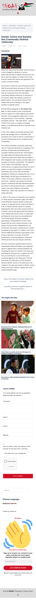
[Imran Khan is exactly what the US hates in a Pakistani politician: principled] (18, 339)
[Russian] (12, 503)
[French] (10, 503)
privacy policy (25, 573)
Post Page (12, 25)
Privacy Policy (28, 591)
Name (5, 417)
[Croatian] (7, 503)
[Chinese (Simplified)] (5, 503)
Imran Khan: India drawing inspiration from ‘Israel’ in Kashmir (17, 378)
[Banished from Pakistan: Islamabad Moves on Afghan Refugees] (18, 312)
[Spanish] (15, 503)
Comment (7, 401)
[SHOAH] (18, 6)
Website (5, 435)
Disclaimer (18, 591)
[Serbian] (14, 503)
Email (5, 426)
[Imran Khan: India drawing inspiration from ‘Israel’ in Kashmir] (18, 364)
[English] (8, 503)
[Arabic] (3, 503)
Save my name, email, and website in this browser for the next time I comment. (16, 447)
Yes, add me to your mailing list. (15, 453)
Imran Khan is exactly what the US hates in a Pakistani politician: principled (16, 353)
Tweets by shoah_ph (9, 511)
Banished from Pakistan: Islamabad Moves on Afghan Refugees (16, 327)
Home (5, 25)
